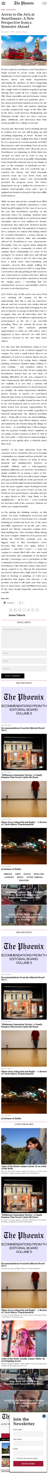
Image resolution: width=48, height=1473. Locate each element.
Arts (3, 9)
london (9, 877)
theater (24, 880)
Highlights (11, 9)
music (20, 877)
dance (27, 874)
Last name (17, 1439)
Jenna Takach (22, 32)
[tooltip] (10, 610)
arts (18, 874)
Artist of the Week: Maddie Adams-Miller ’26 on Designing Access (23, 1360)
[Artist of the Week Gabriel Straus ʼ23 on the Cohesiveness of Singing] (24, 915)
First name (17, 1429)
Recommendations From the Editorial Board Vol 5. (23, 729)
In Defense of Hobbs (11, 869)
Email (15, 1449)
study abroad (35, 877)
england (39, 874)
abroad (7, 874)
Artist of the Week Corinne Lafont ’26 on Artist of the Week (23, 1167)
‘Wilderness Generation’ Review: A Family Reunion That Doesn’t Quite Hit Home (21, 776)
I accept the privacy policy (27, 1458)
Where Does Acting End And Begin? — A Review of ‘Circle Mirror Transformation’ (24, 823)
